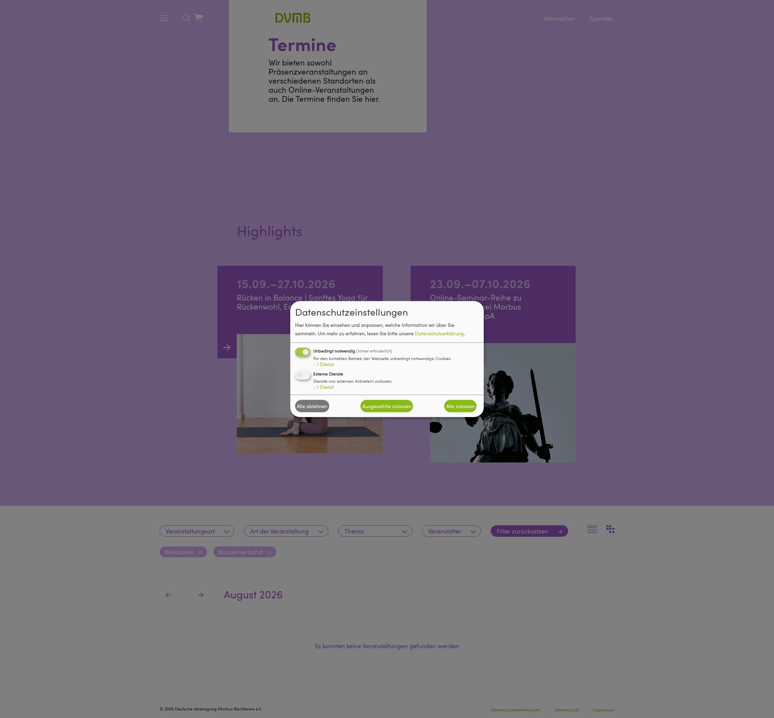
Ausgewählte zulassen (387, 406)
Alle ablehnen (312, 406)
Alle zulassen (460, 406)
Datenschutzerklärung (439, 333)
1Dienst (323, 364)
